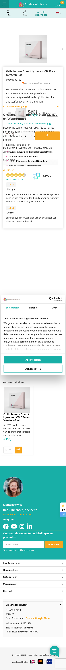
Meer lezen (52, 115)
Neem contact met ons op (17, 514)
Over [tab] (54, 307)
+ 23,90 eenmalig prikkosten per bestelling (27, 123)
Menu (4, 6)
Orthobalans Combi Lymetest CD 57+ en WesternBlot (16, 417)
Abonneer (53, 544)
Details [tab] (33, 307)
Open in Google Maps (38, 618)
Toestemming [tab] (11, 307)
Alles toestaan (33, 359)
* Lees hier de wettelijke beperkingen (18, 550)
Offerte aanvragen (41, 13)
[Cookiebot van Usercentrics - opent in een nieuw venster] (49, 299)
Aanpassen (31, 368)
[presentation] (60, 49)
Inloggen (25, 15)
